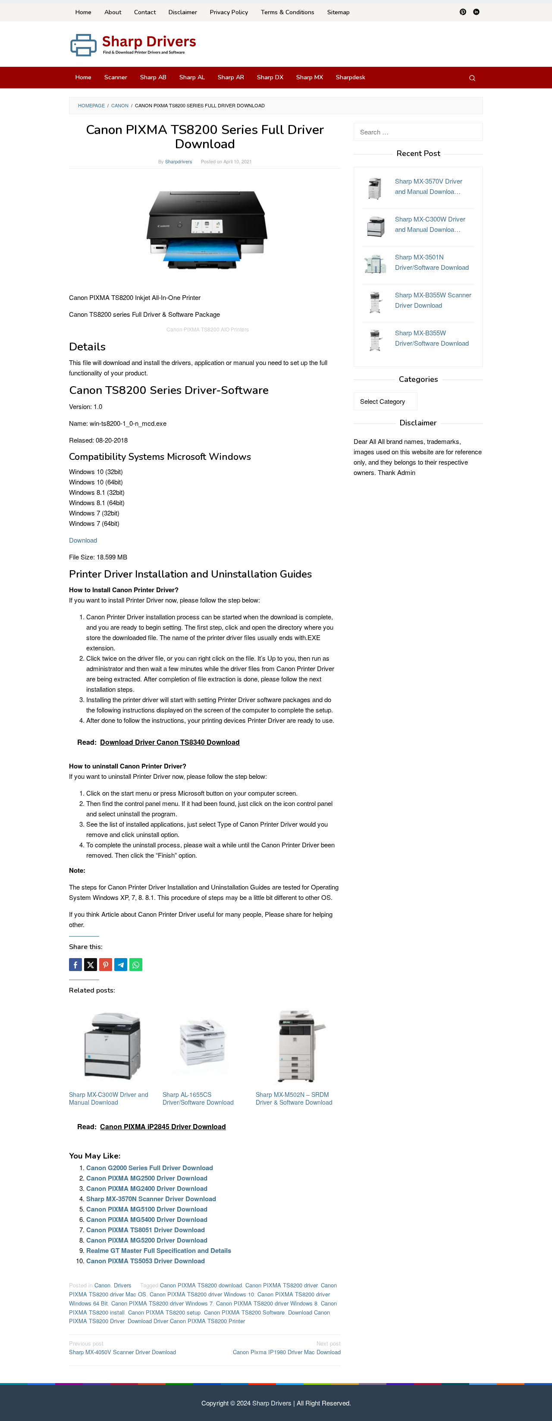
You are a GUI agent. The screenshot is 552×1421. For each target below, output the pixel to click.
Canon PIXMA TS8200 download (201, 1285)
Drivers (123, 1285)
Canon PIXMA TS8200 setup (164, 1312)
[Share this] (75, 964)
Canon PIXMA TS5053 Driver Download (145, 1260)
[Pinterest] (463, 12)
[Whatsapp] (135, 964)
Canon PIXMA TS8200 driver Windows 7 (162, 1303)
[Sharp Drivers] (133, 44)
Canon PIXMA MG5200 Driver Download (146, 1240)
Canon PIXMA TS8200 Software (244, 1312)
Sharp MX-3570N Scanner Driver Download (151, 1198)
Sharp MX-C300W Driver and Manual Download (108, 1098)
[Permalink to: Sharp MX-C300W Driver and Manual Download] (111, 1045)
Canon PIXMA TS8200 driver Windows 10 (202, 1294)
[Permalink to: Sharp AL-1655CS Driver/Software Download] (205, 1045)
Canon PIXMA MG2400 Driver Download (146, 1188)
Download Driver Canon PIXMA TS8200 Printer (186, 1321)
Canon (102, 1285)
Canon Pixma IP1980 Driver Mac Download (287, 1347)
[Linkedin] (476, 12)
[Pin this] (105, 964)
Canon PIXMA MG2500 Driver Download (146, 1178)
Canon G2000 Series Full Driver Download (149, 1167)
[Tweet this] (90, 964)
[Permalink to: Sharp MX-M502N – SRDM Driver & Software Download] (298, 1045)
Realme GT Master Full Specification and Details (158, 1250)
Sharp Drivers (272, 1402)
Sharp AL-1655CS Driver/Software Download (198, 1098)
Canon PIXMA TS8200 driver (281, 1285)
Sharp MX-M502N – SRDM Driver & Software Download (294, 1098)
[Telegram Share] (120, 964)
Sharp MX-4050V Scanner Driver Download (122, 1347)
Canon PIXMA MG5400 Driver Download (146, 1219)
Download (83, 539)
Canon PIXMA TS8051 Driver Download (145, 1229)
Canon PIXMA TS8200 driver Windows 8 (266, 1303)
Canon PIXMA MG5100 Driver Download (146, 1209)
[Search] (472, 77)
